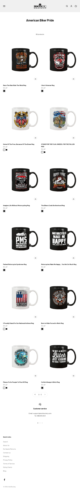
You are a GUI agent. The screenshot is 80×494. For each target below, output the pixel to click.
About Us (6, 445)
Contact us (7, 453)
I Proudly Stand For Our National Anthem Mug (18, 323)
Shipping (6, 456)
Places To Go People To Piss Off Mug (15, 382)
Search (5, 442)
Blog (4, 471)
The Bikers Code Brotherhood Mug (53, 205)
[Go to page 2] (35, 394)
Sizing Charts (7, 467)
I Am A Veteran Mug (47, 85)
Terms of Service (9, 464)
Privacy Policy (7, 460)
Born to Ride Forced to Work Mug (52, 323)
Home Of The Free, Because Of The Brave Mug (18, 144)
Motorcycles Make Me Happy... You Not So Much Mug (58, 264)
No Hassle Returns (9, 449)
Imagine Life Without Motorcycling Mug (16, 205)
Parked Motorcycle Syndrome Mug (15, 264)
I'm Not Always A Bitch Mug (50, 382)
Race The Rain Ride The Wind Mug (14, 85)
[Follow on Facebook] (4, 479)
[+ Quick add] (35, 79)
